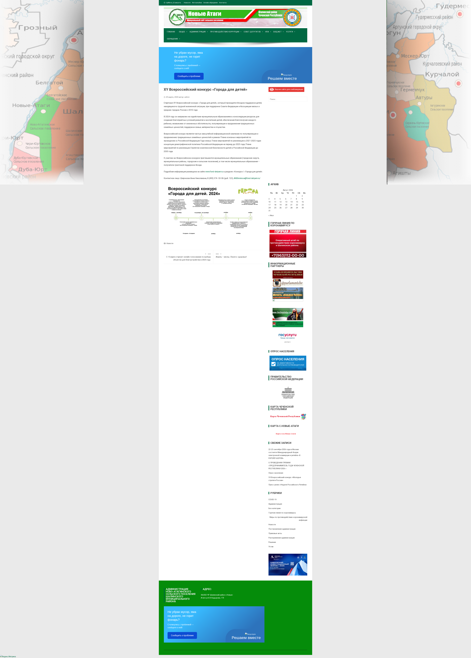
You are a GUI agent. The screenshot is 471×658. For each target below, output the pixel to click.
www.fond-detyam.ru (214, 171)
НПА (267, 32)
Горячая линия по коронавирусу (282, 513)
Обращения (172, 39)
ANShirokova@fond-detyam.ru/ (247, 178)
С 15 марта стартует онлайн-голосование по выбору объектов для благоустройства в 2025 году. (188, 257)
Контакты (223, 3)
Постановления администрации (281, 529)
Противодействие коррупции (224, 32)
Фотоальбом (197, 3)
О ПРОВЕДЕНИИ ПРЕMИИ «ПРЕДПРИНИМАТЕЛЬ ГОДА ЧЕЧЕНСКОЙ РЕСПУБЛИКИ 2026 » (286, 466)
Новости (187, 3)
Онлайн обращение (210, 3)
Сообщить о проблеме (189, 76)
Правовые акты (275, 533)
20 (286, 205)
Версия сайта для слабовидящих (288, 89)
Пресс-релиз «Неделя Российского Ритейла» (287, 485)
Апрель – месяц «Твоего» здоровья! (231, 255)
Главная (171, 32)
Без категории (274, 508)
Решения (272, 542)
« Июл (271, 215)
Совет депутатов (252, 32)
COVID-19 (272, 499)
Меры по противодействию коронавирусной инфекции (288, 518)
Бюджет (277, 32)
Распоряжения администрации (281, 538)
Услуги (289, 32)
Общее (182, 32)
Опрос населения (275, 473)
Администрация (198, 32)
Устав (270, 546)
